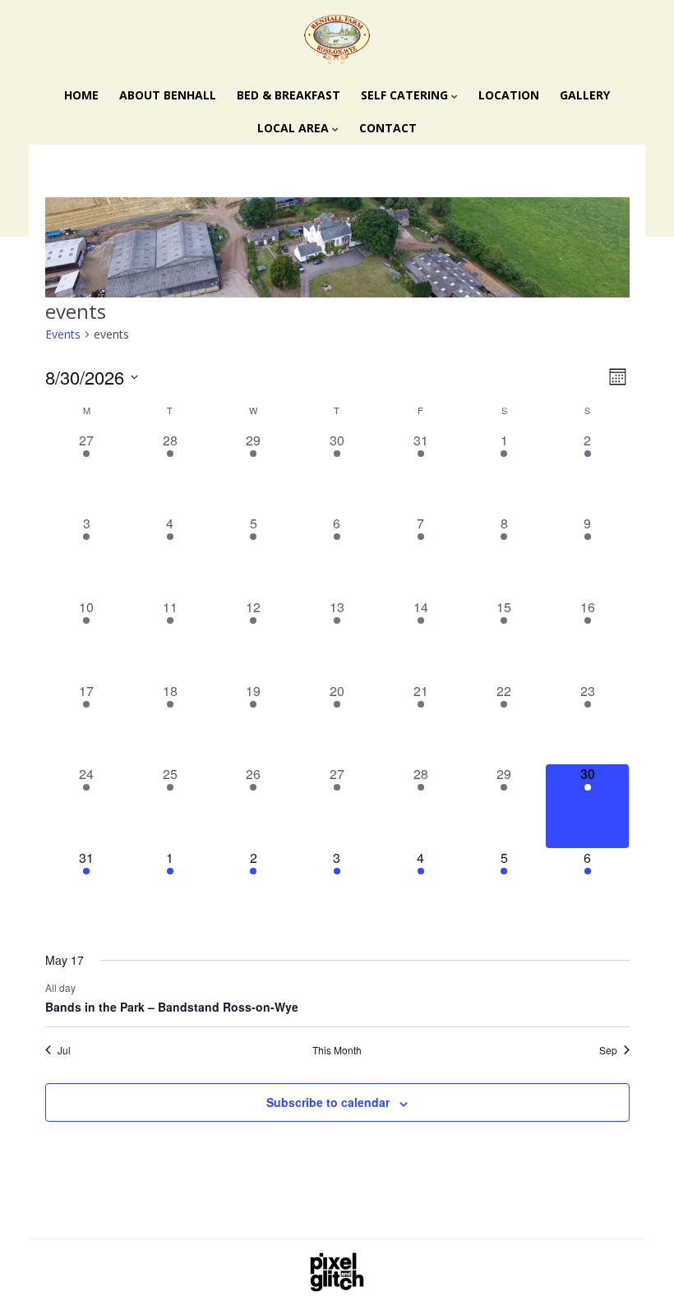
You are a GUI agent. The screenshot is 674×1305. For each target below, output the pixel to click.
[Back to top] (637, 1268)
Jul (64, 1050)
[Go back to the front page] (337, 39)
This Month (337, 1050)
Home (81, 95)
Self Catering (406, 95)
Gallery (585, 95)
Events (63, 334)
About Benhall (167, 95)
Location (508, 95)
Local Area (294, 128)
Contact (388, 128)
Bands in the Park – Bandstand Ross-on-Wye (171, 1006)
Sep (608, 1050)
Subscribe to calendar (328, 1102)
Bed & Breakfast (288, 95)
